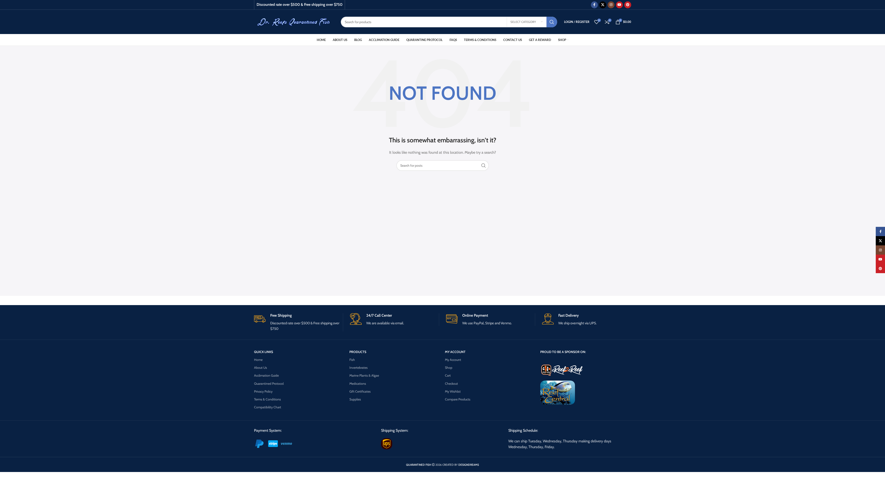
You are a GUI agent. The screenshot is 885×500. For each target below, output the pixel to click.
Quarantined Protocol (269, 383)
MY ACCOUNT (455, 352)
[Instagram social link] (611, 4)
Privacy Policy (263, 391)
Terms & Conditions (267, 399)
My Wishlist (453, 391)
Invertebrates (358, 368)
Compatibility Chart (267, 407)
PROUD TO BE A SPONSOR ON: (563, 352)
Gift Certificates (360, 391)
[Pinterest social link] (627, 4)
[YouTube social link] (619, 4)
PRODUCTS (357, 352)
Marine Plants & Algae (364, 375)
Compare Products (457, 399)
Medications (357, 383)
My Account (453, 360)
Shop (448, 368)
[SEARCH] (552, 22)
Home (258, 360)
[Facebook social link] (594, 4)
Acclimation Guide (266, 375)
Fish (352, 360)
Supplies (355, 399)
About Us (260, 368)
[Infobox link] (298, 322)
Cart (448, 375)
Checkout (451, 383)
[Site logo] (294, 21)
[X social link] (602, 4)
